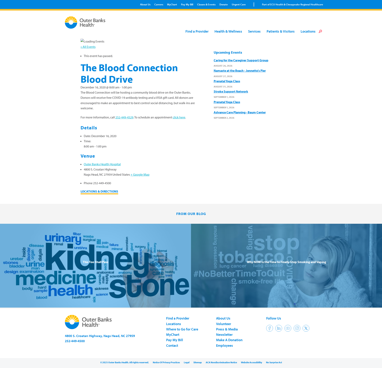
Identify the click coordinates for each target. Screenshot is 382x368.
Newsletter (224, 334)
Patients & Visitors (281, 31)
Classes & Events (206, 4)
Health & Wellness (228, 31)
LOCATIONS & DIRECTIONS (99, 191)
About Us (145, 4)
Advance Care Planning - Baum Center (240, 112)
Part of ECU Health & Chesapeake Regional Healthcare (292, 4)
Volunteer (223, 324)
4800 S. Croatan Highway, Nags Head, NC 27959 (100, 336)
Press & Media (227, 329)
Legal (186, 362)
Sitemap (197, 362)
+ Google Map (140, 174)
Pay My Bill (187, 4)
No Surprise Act (274, 362)
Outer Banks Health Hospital (102, 164)
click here (179, 117)
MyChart (172, 4)
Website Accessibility (251, 362)
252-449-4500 (75, 341)
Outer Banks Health (86, 22)
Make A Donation (229, 340)
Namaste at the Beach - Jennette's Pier (240, 71)
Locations (308, 31)
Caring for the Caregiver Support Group (241, 60)
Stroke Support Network (231, 91)
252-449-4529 (124, 117)
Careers (158, 4)
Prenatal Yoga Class (227, 81)
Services (254, 31)
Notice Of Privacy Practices (166, 362)
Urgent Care (239, 4)
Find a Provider (197, 31)
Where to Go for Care (182, 329)
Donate (223, 4)
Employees (224, 345)
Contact (172, 345)
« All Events (88, 47)
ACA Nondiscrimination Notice (221, 362)
